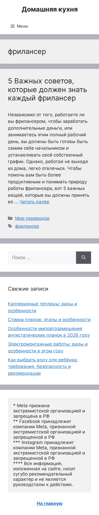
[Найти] (83, 257)
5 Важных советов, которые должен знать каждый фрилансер (47, 89)
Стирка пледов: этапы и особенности (49, 319)
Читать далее (34, 201)
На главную (50, 503)
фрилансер (27, 226)
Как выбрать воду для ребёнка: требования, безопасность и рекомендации (43, 366)
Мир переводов (32, 218)
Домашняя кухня (50, 9)
